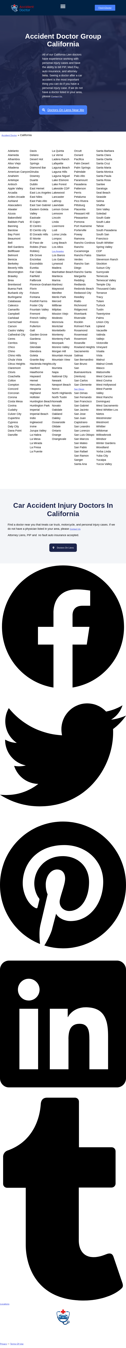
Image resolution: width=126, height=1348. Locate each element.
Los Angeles (58, 251)
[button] (63, 6)
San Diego (79, 389)
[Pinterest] (63, 949)
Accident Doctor (9, 135)
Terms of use (17, 1344)
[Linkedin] (63, 1095)
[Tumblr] (63, 1300)
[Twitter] (63, 817)
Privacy (3, 1344)
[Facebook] (63, 689)
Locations (4, 1304)
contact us (75, 529)
